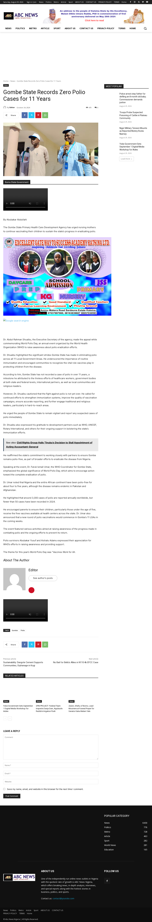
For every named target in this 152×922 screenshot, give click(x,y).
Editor (12, 107)
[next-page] (10, 718)
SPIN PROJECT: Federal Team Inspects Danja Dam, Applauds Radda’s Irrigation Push (49, 708)
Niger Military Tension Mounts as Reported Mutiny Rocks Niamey (133, 131)
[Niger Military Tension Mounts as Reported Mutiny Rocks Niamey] (111, 131)
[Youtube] (147, 2)
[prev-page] (5, 718)
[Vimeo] (143, 2)
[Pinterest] (38, 115)
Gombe (15, 630)
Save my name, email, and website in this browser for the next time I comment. (45, 789)
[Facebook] (130, 2)
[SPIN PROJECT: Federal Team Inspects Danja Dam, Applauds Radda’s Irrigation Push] (51, 692)
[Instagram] (134, 2)
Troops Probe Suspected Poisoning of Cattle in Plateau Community (133, 115)
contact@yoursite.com (63, 898)
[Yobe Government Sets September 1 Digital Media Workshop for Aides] (18, 692)
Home (5, 81)
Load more (125, 159)
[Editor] (5, 107)
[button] (145, 28)
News (12, 81)
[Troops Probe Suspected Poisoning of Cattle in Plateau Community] (111, 115)
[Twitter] (139, 2)
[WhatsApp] (45, 115)
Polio (23, 630)
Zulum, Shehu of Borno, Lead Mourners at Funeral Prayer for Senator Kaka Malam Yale (81, 708)
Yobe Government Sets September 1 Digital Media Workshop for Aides (18, 708)
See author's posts (43, 578)
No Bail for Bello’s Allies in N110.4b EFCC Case (75, 662)
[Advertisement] (76, 54)
